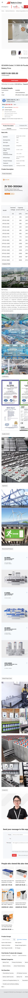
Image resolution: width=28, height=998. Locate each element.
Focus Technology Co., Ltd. (18, 992)
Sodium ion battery (5, 945)
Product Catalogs (22, 939)
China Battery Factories (8, 973)
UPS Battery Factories (22, 973)
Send (14, 855)
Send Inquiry (14, 80)
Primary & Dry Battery (17, 962)
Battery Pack (6, 962)
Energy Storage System (20, 945)
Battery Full (19, 976)
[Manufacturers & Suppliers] (14, 2)
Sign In (3, 118)
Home (2, 11)
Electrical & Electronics (10, 11)
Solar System (18, 942)
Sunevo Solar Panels (6, 942)
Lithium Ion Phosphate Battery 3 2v (11, 980)
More (2, 986)
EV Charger (17, 948)
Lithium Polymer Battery (19, 966)
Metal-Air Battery (7, 966)
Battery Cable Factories (8, 976)
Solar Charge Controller (6, 948)
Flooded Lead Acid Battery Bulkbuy (11, 984)
